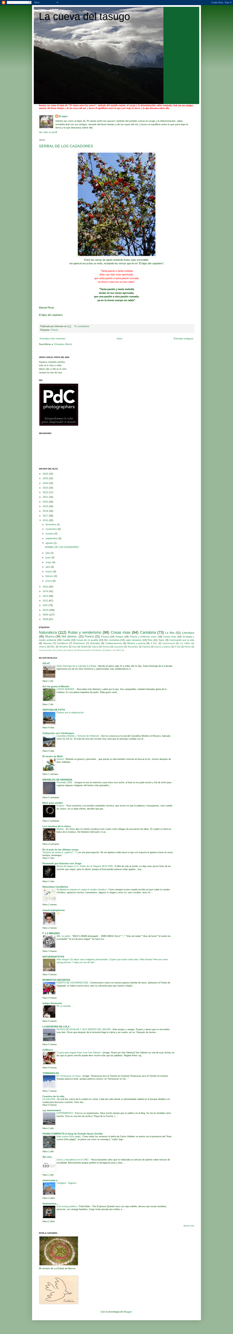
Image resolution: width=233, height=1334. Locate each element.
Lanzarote (118, 647)
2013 (46, 596)
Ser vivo (47, 1156)
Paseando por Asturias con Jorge (61, 863)
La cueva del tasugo (84, 16)
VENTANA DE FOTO (53, 709)
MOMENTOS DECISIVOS (56, 979)
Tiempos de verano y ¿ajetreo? (58, 852)
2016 (46, 520)
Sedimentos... (50, 1203)
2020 (46, 501)
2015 (46, 586)
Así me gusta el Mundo (55, 686)
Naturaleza (48, 632)
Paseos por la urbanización (70, 712)
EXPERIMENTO (65, 1113)
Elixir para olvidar (52, 802)
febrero (50, 576)
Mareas (61, 829)
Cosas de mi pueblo (87, 640)
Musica (49, 636)
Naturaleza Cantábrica (55, 886)
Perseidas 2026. (65, 782)
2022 (46, 492)
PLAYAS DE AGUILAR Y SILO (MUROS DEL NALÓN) (84, 1029)
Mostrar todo (189, 1226)
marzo (49, 571)
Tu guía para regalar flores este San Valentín (79, 1052)
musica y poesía (162, 647)
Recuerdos (133, 647)
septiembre (52, 538)
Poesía (54, 330)
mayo (49, 562)
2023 (46, 487)
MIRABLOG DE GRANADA (57, 779)
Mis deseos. (70, 636)
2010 (46, 610)
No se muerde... (65, 1006)
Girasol (60, 759)
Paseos (105, 636)
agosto (50, 543)
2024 (46, 483)
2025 (46, 478)
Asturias (47, 643)
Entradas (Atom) (63, 344)
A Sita (177, 647)
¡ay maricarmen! (51, 1110)
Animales (95, 643)
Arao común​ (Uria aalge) (69, 1136)
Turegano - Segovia (67, 1183)
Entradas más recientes (52, 338)
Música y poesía (136, 643)
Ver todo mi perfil (48, 132)
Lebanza (70, 650)
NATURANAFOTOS (53, 956)
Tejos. (161, 640)
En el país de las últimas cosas (60, 849)
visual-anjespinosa (53, 910)
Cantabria (148, 632)
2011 (45, 605)
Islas (74, 647)
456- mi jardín (64, 936)
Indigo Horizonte (52, 1003)
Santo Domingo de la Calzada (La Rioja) (77, 666)
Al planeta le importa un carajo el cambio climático (82, 889)
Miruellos (63, 647)
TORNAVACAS (50, 1073)
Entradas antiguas (183, 338)
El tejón (63, 116)
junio (48, 557)
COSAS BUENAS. (66, 689)
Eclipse (61, 805)
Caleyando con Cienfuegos (58, 733)
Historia (106, 647)
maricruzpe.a (49, 1180)
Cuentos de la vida (53, 1096)
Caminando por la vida (181, 640)
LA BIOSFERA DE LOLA (56, 1026)
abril (48, 566)
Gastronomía (168, 643)
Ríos (150, 640)
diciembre (51, 524)
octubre (50, 533)
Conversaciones (46, 650)
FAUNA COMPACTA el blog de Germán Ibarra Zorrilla (72, 1133)
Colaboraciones (113, 643)
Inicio (119, 338)
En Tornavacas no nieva (69, 1076)
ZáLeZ (46, 663)
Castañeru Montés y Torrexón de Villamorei (78, 736)
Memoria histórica (84, 650)
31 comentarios (81, 326)
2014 (46, 591)
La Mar (169, 632)
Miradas (98, 650)
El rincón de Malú (52, 756)
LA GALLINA (49, 1099)
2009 (46, 614)
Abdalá (84, 647)
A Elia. (154, 643)
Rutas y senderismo (84, 632)
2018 (46, 511)
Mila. (52, 647)
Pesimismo (79, 643)
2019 (46, 506)
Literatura (188, 632)
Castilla (66, 640)
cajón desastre (134, 640)
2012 (46, 600)
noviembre (52, 529)
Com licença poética (67, 1206)
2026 (46, 473)
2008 (46, 619)
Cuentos (59, 650)
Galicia (95, 647)
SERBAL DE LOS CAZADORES (66, 146)
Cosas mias (120, 632)
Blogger (128, 1311)
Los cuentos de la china (56, 826)
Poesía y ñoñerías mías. (143, 636)
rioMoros (47, 1049)
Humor (187, 647)
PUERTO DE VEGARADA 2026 (73, 982)
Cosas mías (169, 636)
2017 (46, 515)
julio (48, 552)
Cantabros (62, 643)
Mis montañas (112, 640)
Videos (118, 650)
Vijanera (146, 647)
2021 (46, 497)
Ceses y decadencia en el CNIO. (73, 1159)
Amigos (119, 636)
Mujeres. (108, 650)
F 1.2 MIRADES (51, 933)
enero (49, 580)
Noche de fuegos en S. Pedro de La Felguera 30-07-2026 (85, 866)
